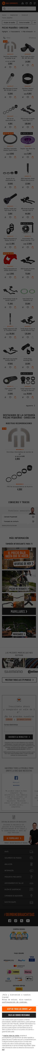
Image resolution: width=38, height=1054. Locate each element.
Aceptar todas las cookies (17, 1009)
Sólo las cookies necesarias (19, 1015)
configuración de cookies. (15, 1002)
